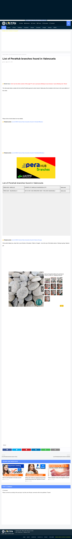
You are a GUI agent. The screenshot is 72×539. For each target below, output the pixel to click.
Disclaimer (46, 23)
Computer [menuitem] (38, 27)
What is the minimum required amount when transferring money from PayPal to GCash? (35, 478)
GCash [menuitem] (14, 27)
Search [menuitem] (8, 27)
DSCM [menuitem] (55, 27)
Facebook (53, 23)
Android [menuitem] (49, 27)
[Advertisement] (36, 10)
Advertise (28, 23)
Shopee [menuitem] (32, 27)
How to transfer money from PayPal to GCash (58, 477)
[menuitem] (10, 31)
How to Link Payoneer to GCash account (12, 477)
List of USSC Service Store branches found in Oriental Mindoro (27, 121)
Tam (4, 61)
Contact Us (40, 537)
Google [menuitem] (44, 27)
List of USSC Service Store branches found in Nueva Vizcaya (27, 240)
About (22, 23)
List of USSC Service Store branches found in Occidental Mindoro (28, 152)
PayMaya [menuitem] (20, 27)
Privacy (39, 23)
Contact (33, 23)
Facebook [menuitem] (26, 27)
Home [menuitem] (3, 27)
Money (7, 54)
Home (4, 54)
